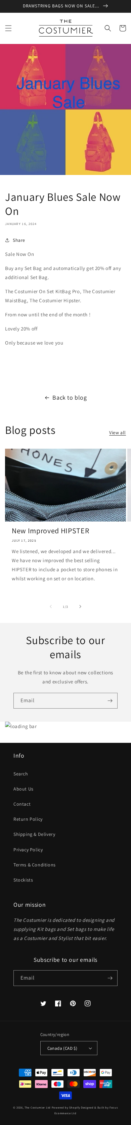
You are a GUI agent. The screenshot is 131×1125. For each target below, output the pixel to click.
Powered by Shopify (66, 1107)
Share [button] (19, 240)
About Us (23, 789)
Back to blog (69, 397)
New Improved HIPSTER (50, 530)
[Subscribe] (109, 701)
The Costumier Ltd (38, 1107)
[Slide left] (50, 606)
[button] (8, 28)
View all (117, 433)
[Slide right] (80, 606)
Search (20, 774)
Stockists (23, 880)
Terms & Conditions (34, 865)
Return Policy (28, 819)
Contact (22, 804)
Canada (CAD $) (62, 1048)
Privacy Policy (28, 850)
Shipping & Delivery (34, 834)
